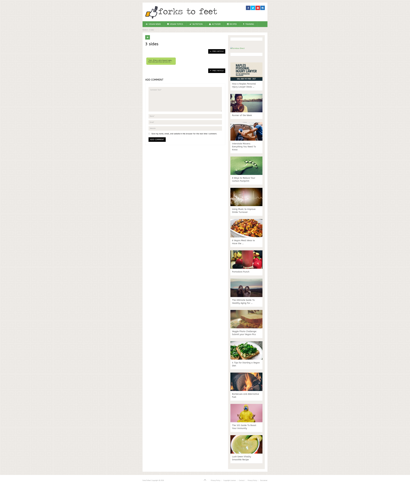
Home (145, 30)
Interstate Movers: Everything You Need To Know (244, 146)
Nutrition (197, 24)
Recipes (233, 24)
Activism (215, 24)
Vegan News (154, 24)
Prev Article (218, 51)
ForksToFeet (147, 480)
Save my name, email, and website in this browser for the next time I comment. (184, 134)
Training (249, 24)
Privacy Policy (215, 480)
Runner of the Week (242, 115)
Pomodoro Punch (240, 272)
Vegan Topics (176, 24)
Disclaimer (263, 480)
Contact (242, 480)
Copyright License (229, 480)
